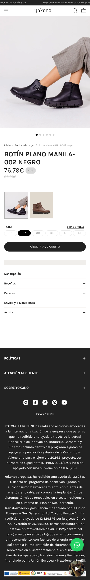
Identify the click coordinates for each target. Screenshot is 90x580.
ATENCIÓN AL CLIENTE (21, 373)
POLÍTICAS (12, 358)
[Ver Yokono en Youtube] (64, 402)
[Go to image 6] (53, 135)
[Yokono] (43, 10)
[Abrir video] (76, 569)
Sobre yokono (16, 388)
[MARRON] (41, 205)
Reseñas (10, 283)
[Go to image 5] (50, 135)
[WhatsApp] (77, 544)
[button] (74, 11)
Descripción (12, 274)
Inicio (7, 145)
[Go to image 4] (47, 135)
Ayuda (8, 312)
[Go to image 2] (40, 135)
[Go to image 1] (37, 135)
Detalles (9, 293)
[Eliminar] (84, 558)
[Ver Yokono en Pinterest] (54, 402)
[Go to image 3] (43, 135)
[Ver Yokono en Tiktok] (35, 402)
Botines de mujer (24, 145)
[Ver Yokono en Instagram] (26, 402)
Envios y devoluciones (19, 303)
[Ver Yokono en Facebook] (45, 402)
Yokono (49, 413)
